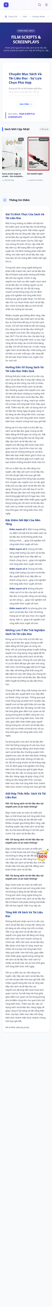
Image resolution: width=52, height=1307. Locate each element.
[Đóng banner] (47, 849)
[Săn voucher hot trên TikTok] (42, 855)
